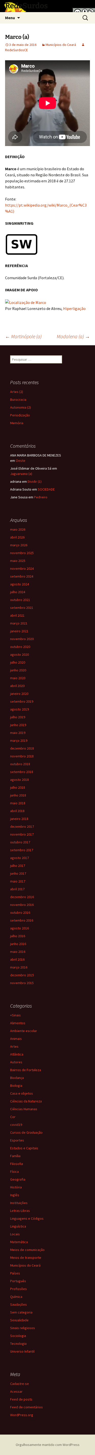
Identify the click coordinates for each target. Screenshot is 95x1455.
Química (16, 1296)
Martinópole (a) (23, 336)
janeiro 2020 (19, 693)
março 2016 (18, 967)
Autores (16, 1062)
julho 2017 (17, 865)
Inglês (14, 1195)
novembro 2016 (22, 904)
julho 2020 (17, 662)
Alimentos (17, 1023)
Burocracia (18, 399)
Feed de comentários (26, 1407)
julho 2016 (17, 936)
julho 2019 (17, 717)
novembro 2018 (22, 756)
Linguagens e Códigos (27, 1218)
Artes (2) (16, 391)
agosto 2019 (19, 709)
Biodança (17, 1077)
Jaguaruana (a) (21, 473)
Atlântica (16, 1054)
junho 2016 (18, 944)
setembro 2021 (21, 607)
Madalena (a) (73, 336)
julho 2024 (17, 592)
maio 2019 (17, 732)
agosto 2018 (19, 779)
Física (14, 1171)
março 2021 (18, 623)
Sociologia (18, 1335)
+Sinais (15, 1015)
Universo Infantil (22, 1351)
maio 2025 (17, 560)
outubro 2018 (20, 764)
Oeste (20, 460)
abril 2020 (17, 685)
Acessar (16, 1391)
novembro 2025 (22, 553)
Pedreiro (40, 497)
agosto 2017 (19, 857)
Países (15, 1273)
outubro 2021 (20, 599)
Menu (10, 17)
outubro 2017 (20, 842)
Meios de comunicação (27, 1249)
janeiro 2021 (19, 631)
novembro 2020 (22, 639)
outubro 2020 (20, 646)
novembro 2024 (22, 568)
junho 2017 (18, 873)
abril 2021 (17, 615)
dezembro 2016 (22, 897)
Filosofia (16, 1163)
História (16, 1187)
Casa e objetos (21, 1093)
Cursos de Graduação (26, 1132)
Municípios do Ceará (61, 44)
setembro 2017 (21, 850)
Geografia (17, 1179)
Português (18, 1281)
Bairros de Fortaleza (25, 1070)
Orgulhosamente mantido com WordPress (48, 1444)
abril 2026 (17, 537)
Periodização (20, 415)
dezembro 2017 (22, 826)
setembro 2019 (21, 701)
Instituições (19, 1203)
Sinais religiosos (22, 1328)
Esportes (17, 1140)
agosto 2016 (19, 928)
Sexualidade (19, 1320)
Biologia (16, 1085)
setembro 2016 (21, 920)
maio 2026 (17, 529)
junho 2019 (18, 725)
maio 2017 (17, 881)
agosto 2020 (19, 654)
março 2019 (18, 740)
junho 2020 (18, 670)
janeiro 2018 (19, 818)
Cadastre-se (19, 1383)
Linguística (18, 1226)
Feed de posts (21, 1399)
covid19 (16, 1124)
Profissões (18, 1289)
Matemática (19, 1242)
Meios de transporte (25, 1257)
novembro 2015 (22, 983)
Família (15, 1156)
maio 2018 (17, 803)
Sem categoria (21, 1312)
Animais (16, 1038)
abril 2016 (17, 959)
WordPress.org (21, 1415)
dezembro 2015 (22, 975)
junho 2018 (18, 795)
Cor (12, 1117)
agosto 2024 (19, 584)
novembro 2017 (22, 834)
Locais (15, 1234)
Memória (16, 423)
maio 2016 (17, 951)
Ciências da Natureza (26, 1101)
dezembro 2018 (22, 748)
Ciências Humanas (23, 1109)
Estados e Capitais (24, 1148)
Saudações (18, 1304)
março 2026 (18, 545)
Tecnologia (18, 1343)
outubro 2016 (20, 912)
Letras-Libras (20, 1210)
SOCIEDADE (46, 489)
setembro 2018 (21, 771)
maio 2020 (17, 678)
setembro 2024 (21, 576)
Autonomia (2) (20, 407)
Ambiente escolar (23, 1031)
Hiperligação (74, 308)
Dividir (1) (35, 481)
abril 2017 (17, 889)
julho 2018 (17, 787)
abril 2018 (17, 811)
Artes (14, 1046)
